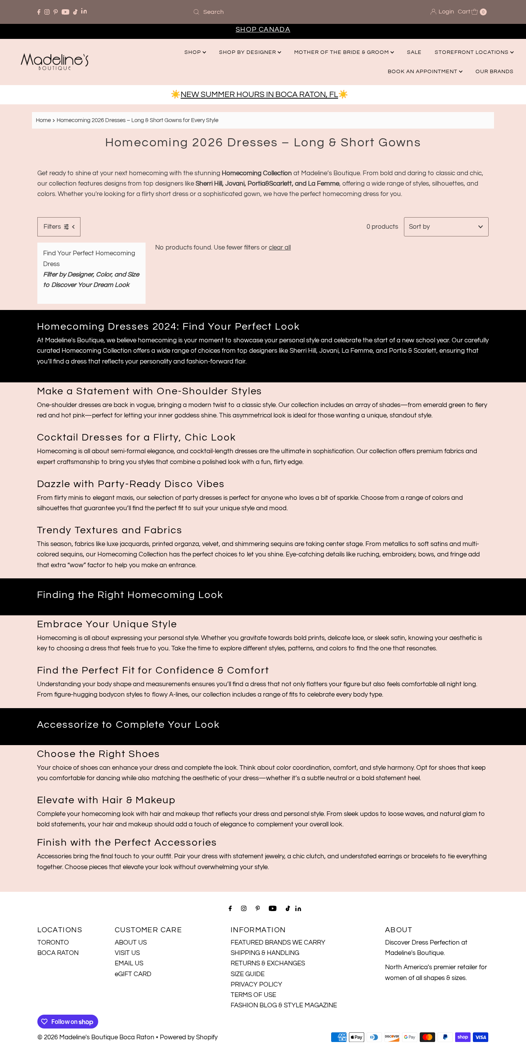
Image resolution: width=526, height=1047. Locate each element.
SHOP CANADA (263, 29)
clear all (280, 247)
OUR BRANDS (495, 71)
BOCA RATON (58, 953)
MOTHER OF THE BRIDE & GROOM (342, 52)
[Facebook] (38, 12)
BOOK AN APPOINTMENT (423, 71)
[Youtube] (65, 12)
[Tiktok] (75, 12)
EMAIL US (129, 963)
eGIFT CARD (133, 974)
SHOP (193, 52)
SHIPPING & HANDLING (265, 953)
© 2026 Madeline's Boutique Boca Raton (95, 1037)
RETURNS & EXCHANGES (268, 963)
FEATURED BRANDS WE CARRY (278, 942)
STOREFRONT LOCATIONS (472, 52)
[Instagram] (47, 12)
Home (43, 120)
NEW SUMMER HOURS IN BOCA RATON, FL (259, 94)
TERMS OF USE (253, 995)
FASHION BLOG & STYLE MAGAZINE (284, 1005)
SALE (414, 52)
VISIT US (127, 953)
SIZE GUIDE (248, 974)
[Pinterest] (56, 12)
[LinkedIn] (84, 12)
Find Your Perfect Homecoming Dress (89, 258)
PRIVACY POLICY (256, 984)
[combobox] (263, 12)
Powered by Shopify (189, 1037)
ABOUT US (131, 942)
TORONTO (53, 942)
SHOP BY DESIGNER (248, 52)
